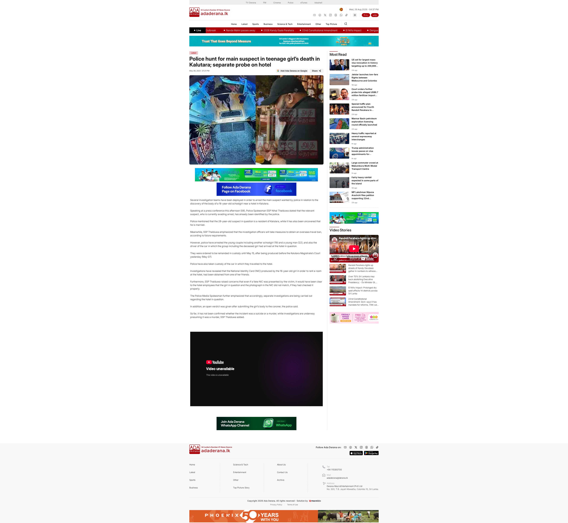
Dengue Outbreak (356, 30)
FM (264, 2)
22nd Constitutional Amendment (297, 30)
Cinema (277, 2)
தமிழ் (375, 15)
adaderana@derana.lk (337, 478)
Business (193, 487)
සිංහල (366, 15)
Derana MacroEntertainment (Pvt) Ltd (353, 487)
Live (198, 30)
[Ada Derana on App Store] (356, 453)
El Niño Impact (331, 30)
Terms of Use (292, 504)
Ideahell (318, 2)
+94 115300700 (334, 469)
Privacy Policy (276, 504)
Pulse (290, 2)
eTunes (303, 2)
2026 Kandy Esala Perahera (256, 30)
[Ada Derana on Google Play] (371, 453)
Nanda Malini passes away (218, 30)
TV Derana (251, 2)
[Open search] (346, 23)
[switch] (355, 15)
